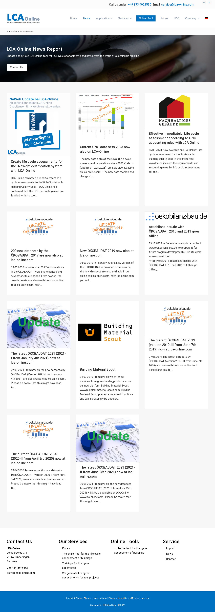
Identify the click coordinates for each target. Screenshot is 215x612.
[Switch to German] (206, 18)
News (169, 553)
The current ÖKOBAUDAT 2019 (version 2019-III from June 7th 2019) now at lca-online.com (172, 344)
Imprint (170, 548)
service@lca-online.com (177, 4)
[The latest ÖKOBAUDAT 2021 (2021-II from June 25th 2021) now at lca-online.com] (107, 438)
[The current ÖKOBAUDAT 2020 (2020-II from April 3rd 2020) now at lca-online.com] (38, 432)
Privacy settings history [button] (120, 598)
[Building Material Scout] (107, 332)
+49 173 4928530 (139, 4)
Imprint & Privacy (74, 598)
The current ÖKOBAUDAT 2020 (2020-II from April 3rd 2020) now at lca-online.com (38, 458)
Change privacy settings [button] (95, 598)
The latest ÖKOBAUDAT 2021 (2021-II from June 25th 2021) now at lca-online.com (107, 471)
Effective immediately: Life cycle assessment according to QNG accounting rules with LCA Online (174, 138)
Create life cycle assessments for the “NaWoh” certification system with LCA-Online (37, 166)
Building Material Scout (98, 369)
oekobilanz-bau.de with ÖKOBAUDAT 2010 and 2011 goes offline (174, 231)
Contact (171, 559)
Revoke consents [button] (140, 598)
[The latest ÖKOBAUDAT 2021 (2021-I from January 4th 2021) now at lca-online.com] (38, 324)
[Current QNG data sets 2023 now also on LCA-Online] (107, 117)
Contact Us (17, 67)
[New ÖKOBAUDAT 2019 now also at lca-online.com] (107, 228)
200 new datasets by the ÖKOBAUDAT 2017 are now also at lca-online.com (37, 255)
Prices (66, 548)
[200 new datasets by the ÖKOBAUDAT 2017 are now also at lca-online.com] (38, 228)
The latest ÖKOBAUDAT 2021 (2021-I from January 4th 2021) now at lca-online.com (38, 358)
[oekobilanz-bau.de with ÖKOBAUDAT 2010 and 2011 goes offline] (176, 216)
